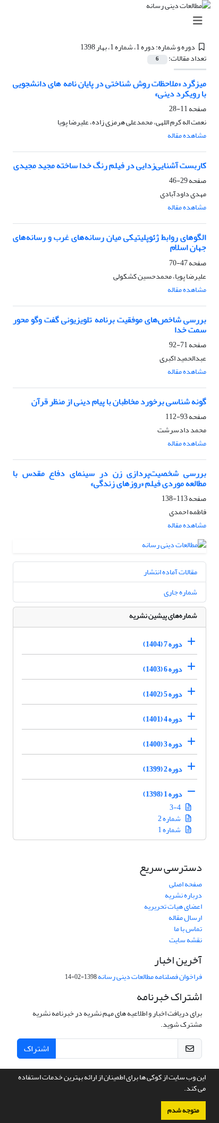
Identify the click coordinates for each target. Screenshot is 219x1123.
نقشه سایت (185, 940)
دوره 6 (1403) (162, 669)
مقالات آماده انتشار (170, 572)
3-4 (176, 807)
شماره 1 (170, 830)
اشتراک (36, 1049)
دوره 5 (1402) (162, 694)
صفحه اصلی (185, 884)
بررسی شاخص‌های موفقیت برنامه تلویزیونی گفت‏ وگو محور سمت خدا (109, 325)
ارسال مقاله (185, 917)
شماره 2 (170, 818)
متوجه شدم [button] (183, 1110)
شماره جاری (180, 592)
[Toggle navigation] (112, 21)
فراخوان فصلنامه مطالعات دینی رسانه (150, 976)
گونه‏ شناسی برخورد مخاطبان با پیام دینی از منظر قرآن (118, 401)
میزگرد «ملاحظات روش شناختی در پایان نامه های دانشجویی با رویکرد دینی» (109, 89)
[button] (181, 1089)
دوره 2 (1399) (162, 769)
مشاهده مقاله (186, 135)
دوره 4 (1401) (162, 719)
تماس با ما (188, 928)
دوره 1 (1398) (162, 794)
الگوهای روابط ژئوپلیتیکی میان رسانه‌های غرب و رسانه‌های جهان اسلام (109, 242)
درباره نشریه (183, 895)
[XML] (74, 47)
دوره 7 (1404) (162, 644)
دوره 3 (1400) (162, 744)
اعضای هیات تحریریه (173, 906)
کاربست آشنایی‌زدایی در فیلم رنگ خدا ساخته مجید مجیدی (109, 165)
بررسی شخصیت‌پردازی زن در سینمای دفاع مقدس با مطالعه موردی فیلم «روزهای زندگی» (109, 478)
